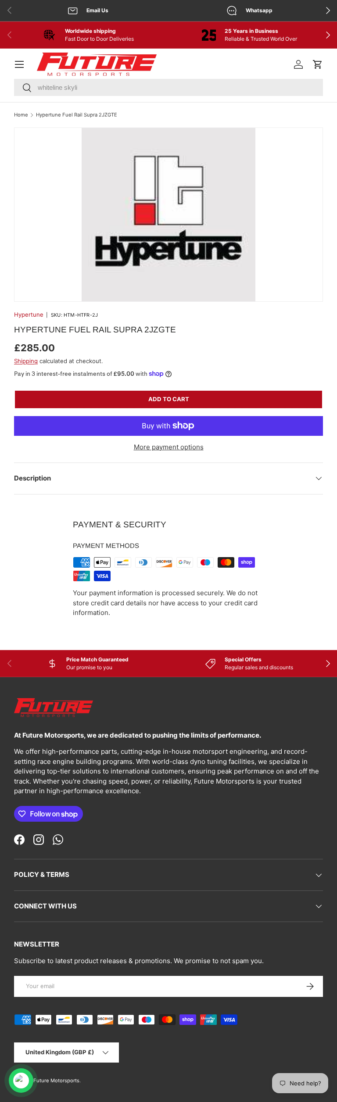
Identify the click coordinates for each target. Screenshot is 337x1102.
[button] (317, 64)
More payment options (169, 447)
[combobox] (168, 87)
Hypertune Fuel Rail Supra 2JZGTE (76, 115)
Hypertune (28, 314)
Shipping (26, 360)
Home (21, 115)
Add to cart (168, 399)
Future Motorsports (56, 1080)
